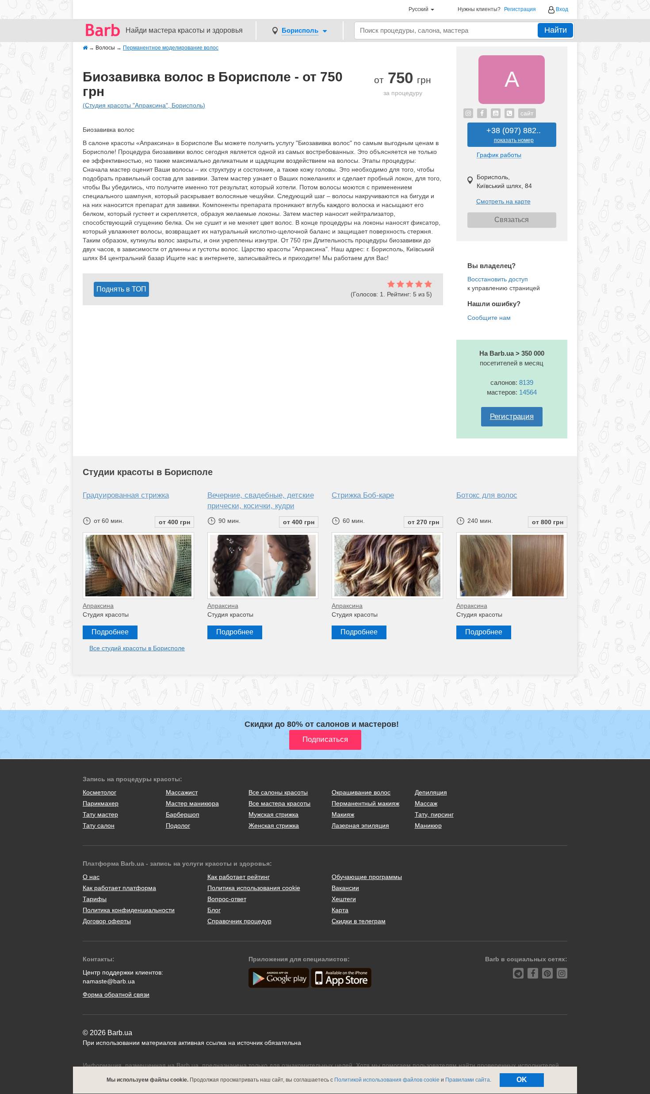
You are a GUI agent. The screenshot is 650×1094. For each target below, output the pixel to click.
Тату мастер (100, 814)
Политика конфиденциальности (129, 910)
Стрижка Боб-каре (363, 495)
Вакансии (345, 887)
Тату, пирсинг (434, 814)
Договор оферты (107, 921)
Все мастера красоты (279, 803)
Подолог (178, 825)
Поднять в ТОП (121, 289)
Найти (555, 30)
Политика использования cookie (253, 887)
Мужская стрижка (273, 814)
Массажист (182, 792)
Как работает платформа (119, 887)
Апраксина (98, 605)
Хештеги (344, 898)
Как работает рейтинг (238, 876)
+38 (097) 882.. (513, 134)
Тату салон (99, 825)
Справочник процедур (239, 921)
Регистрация (520, 9)
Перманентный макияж (365, 803)
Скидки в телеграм (359, 921)
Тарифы (95, 898)
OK (521, 1079)
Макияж (343, 814)
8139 (526, 382)
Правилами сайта (467, 1080)
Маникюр (428, 825)
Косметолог (99, 792)
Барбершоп (182, 814)
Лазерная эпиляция (360, 825)
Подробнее (110, 632)
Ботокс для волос (486, 495)
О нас (91, 876)
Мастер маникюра (192, 803)
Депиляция (431, 792)
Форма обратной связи (116, 994)
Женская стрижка (274, 825)
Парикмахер (101, 803)
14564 (528, 392)
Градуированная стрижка (126, 495)
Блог (214, 910)
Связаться (511, 219)
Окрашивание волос (361, 792)
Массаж (426, 803)
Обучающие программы (367, 876)
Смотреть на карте (503, 201)
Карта (340, 910)
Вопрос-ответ (226, 898)
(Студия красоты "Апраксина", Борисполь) (144, 105)
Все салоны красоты (278, 792)
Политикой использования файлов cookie (387, 1080)
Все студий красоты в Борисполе (137, 648)
